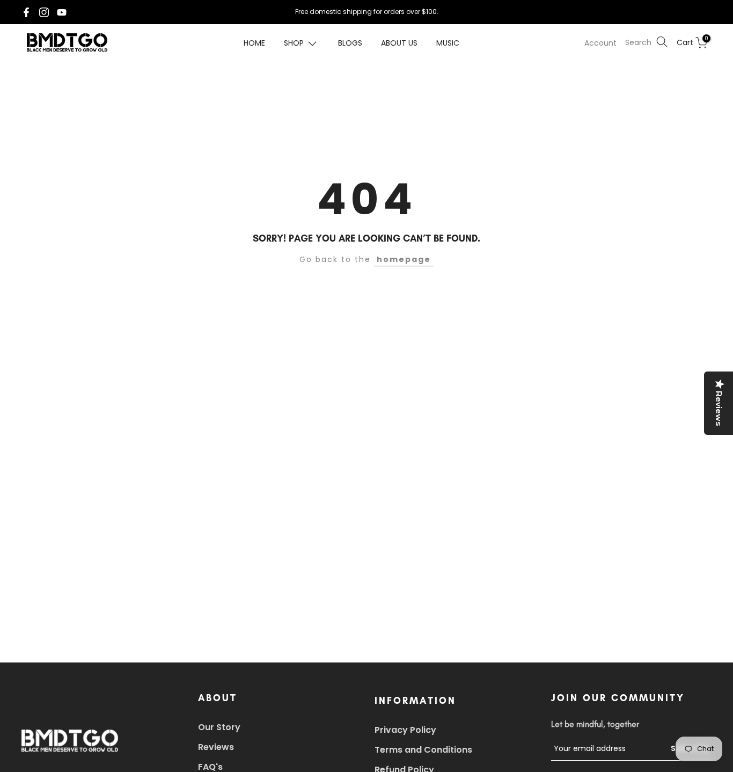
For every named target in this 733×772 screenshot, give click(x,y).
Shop (294, 43)
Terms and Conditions (423, 750)
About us (399, 43)
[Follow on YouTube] (62, 12)
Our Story (219, 727)
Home (254, 43)
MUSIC (447, 43)
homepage (404, 259)
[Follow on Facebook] (26, 12)
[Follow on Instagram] (44, 12)
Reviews (216, 747)
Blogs (350, 43)
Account (600, 43)
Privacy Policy (405, 730)
